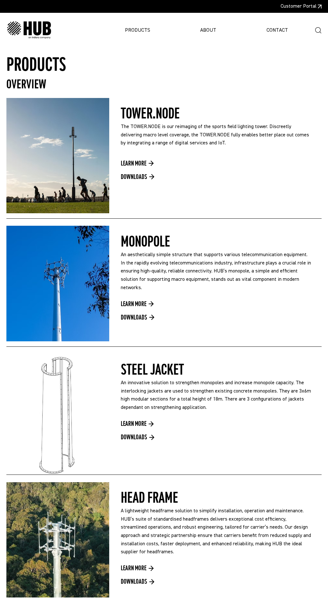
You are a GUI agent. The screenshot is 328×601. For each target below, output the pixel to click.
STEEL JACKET (152, 370)
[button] (318, 30)
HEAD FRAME (149, 498)
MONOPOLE (145, 242)
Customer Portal (298, 6)
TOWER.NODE (150, 114)
